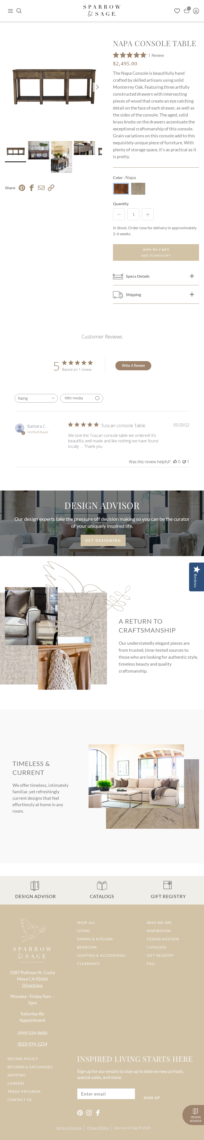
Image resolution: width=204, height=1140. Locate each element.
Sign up (152, 1098)
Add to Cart (156, 250)
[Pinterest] (80, 1113)
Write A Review (133, 365)
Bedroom (87, 947)
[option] (53, 87)
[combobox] (36, 398)
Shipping (16, 1075)
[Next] (97, 87)
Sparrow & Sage (126, 1128)
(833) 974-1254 (32, 1044)
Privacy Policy (98, 1128)
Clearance (88, 963)
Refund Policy (22, 1059)
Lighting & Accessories (101, 955)
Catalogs (156, 947)
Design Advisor (163, 939)
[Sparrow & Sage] (102, 10)
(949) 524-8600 (32, 1033)
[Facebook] (98, 1113)
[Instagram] (89, 1113)
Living (83, 931)
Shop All (86, 922)
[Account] (196, 10)
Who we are (159, 922)
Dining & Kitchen (95, 939)
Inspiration (159, 931)
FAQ (150, 963)
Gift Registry (160, 955)
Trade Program (24, 1091)
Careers (15, 1083)
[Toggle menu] (10, 10)
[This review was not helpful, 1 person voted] (184, 461)
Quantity (121, 203)
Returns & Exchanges (29, 1067)
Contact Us (19, 1100)
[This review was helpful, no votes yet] (175, 461)
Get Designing (103, 540)
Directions (32, 985)
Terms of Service (69, 1128)
